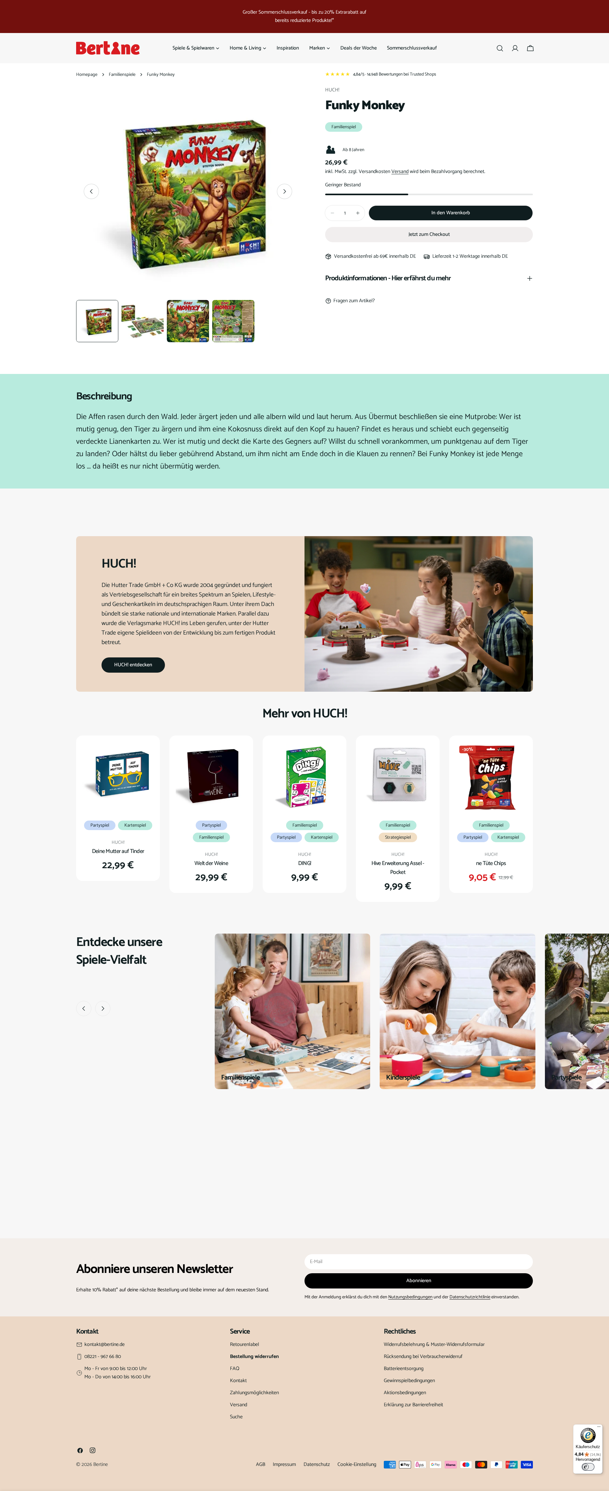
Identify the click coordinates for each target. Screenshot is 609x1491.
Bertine (100, 1464)
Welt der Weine (211, 863)
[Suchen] (500, 48)
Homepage (86, 74)
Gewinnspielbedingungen (409, 1380)
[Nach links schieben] (91, 191)
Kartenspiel (135, 825)
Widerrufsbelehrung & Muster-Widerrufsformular (434, 1344)
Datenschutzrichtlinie (469, 1297)
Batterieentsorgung (403, 1368)
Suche (236, 1417)
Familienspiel (343, 127)
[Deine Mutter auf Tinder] (118, 777)
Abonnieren (418, 1280)
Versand (400, 171)
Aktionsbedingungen (405, 1392)
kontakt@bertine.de (104, 1345)
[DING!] (304, 777)
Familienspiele (122, 74)
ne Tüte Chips (491, 863)
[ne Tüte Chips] (491, 777)
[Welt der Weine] (211, 777)
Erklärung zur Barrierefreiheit (413, 1405)
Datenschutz (317, 1464)
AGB (260, 1464)
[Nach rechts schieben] (284, 191)
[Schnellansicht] (144, 755)
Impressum (284, 1464)
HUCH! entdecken (133, 665)
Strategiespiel (398, 837)
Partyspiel (99, 825)
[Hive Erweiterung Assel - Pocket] (397, 777)
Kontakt (238, 1380)
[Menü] (599, 1428)
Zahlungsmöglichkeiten (254, 1392)
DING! (304, 863)
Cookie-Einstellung (356, 1464)
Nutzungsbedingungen (410, 1297)
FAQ (234, 1368)
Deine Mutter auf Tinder (118, 851)
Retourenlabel (244, 1344)
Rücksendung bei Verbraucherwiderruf (423, 1356)
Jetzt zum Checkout (429, 234)
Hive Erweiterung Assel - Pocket (397, 868)
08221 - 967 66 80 (102, 1357)
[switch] (588, 1467)
